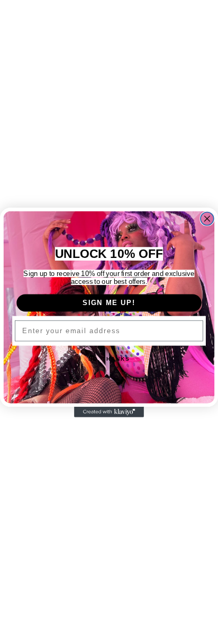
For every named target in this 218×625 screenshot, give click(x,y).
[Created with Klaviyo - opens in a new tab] (109, 412)
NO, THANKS (109, 359)
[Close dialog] (207, 218)
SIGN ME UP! (109, 302)
